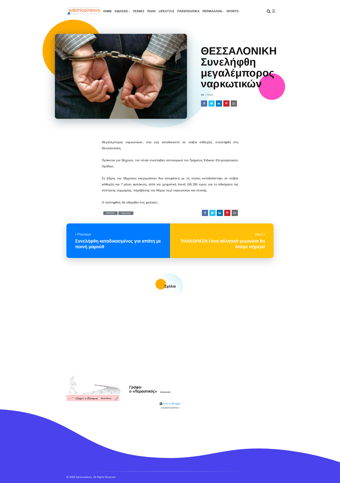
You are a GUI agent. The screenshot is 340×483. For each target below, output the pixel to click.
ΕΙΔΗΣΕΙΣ (121, 11)
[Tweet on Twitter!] (211, 103)
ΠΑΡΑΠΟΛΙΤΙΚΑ (188, 11)
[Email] (234, 103)
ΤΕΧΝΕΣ (138, 11)
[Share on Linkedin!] (219, 103)
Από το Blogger (171, 403)
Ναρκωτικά (126, 213)
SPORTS (232, 11)
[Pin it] (226, 103)
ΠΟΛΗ (151, 11)
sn (202, 95)
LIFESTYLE (167, 11)
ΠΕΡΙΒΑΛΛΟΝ (212, 11)
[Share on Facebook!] (204, 103)
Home (107, 11)
